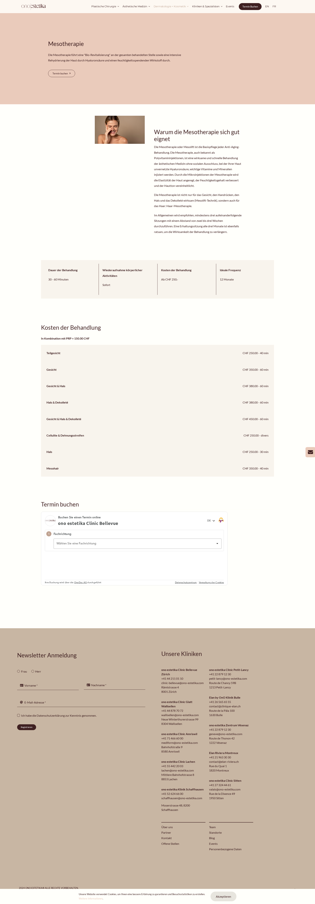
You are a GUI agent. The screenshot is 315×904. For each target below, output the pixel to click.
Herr (38, 671)
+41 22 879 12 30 (220, 674)
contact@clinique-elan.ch (225, 706)
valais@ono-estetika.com (224, 789)
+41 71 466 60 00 (172, 738)
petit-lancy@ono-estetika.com (228, 678)
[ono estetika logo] (34, 4)
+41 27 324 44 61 (220, 785)
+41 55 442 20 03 (172, 766)
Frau (24, 671)
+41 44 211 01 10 (172, 678)
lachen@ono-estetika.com (177, 770)
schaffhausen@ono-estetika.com (181, 798)
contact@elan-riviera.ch (224, 761)
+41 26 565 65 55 (220, 702)
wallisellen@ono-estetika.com (180, 715)
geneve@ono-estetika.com (225, 734)
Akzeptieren (223, 896)
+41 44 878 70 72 (172, 710)
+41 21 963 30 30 (220, 757)
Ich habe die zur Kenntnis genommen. (58, 715)
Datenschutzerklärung (51, 715)
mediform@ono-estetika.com (179, 742)
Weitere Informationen (91, 898)
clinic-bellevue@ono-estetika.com (182, 683)
